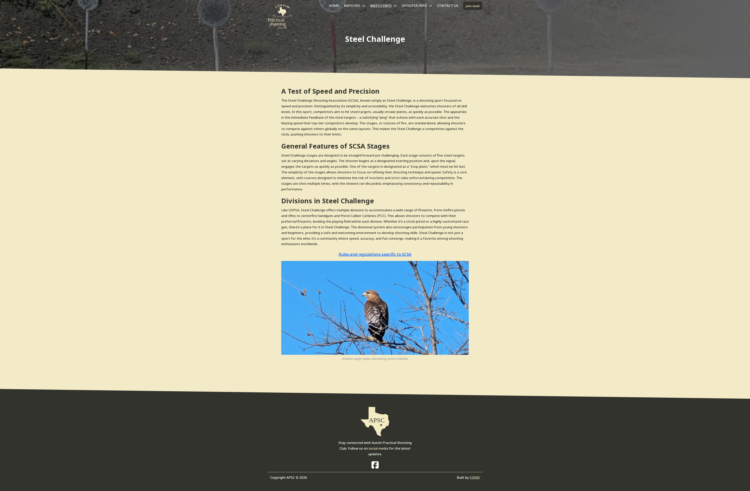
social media (378, 448)
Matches (352, 5)
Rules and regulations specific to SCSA (375, 254)
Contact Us (447, 5)
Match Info (381, 5)
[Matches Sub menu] (363, 5)
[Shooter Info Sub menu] (430, 5)
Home (334, 5)
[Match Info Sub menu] (395, 5)
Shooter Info (414, 5)
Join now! (473, 6)
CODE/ (475, 477)
